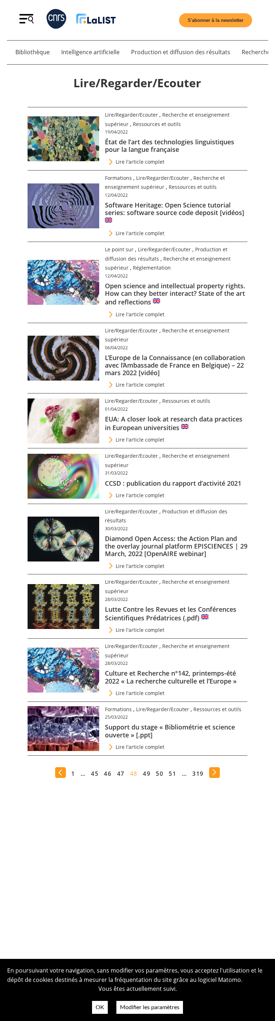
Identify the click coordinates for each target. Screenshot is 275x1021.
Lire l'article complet (140, 161)
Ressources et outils (157, 124)
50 (159, 774)
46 (107, 774)
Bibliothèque (32, 52)
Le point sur (119, 249)
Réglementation (152, 267)
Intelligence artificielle (90, 52)
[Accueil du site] (96, 20)
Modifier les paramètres (149, 1007)
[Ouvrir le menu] (26, 21)
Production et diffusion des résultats (180, 52)
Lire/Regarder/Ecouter (131, 114)
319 (198, 774)
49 (146, 774)
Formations (118, 177)
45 (94, 774)
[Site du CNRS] (56, 20)
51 (172, 774)
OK (100, 1007)
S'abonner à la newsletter (215, 20)
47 (121, 774)
